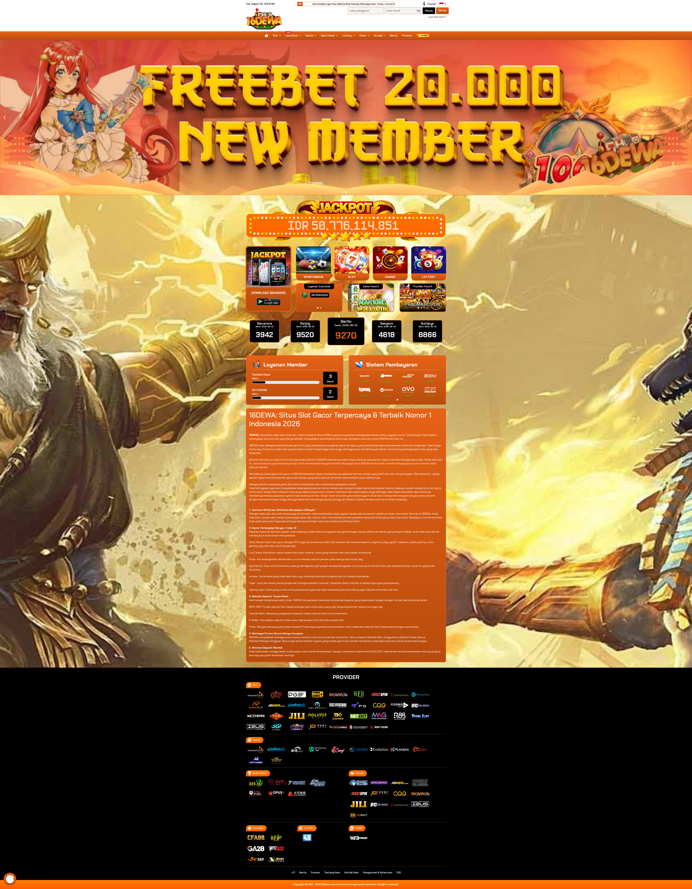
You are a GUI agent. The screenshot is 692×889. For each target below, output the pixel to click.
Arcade (378, 35)
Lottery (347, 35)
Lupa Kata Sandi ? (437, 16)
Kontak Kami (351, 872)
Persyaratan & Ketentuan (377, 872)
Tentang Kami (332, 872)
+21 (293, 872)
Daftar (442, 10)
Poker (362, 35)
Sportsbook (328, 35)
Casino (309, 35)
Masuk (429, 10)
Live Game (291, 35)
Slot (275, 35)
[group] (422, 298)
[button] (687, 117)
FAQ (399, 872)
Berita (393, 35)
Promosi (407, 35)
